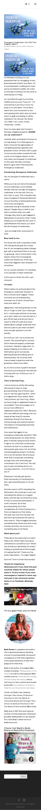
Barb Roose (10, 46)
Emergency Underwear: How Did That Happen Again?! (20, 43)
